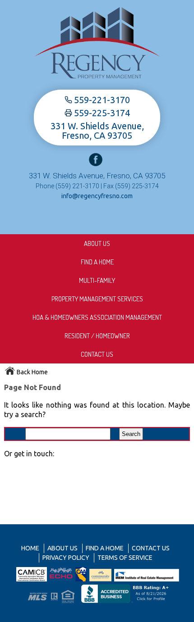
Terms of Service (124, 557)
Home (30, 548)
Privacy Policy (65, 557)
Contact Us (97, 354)
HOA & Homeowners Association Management (97, 317)
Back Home (31, 372)
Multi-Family (97, 280)
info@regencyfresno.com (97, 196)
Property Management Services (97, 299)
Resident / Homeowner (97, 335)
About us (97, 243)
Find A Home (97, 262)
